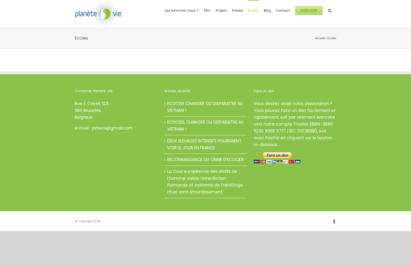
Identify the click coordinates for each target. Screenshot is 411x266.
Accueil (320, 38)
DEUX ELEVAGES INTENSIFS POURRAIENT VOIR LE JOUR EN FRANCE (204, 144)
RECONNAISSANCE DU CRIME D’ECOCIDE (205, 159)
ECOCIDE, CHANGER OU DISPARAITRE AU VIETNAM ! (205, 125)
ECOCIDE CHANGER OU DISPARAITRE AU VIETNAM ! (205, 107)
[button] (329, 10)
